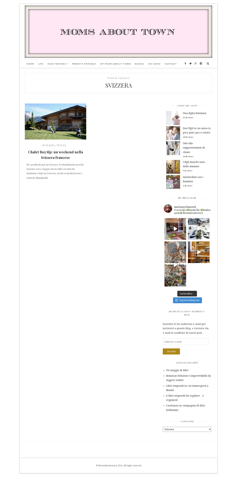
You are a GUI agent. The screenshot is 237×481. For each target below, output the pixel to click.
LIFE (41, 63)
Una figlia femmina (194, 113)
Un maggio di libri (177, 370)
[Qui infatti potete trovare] (175, 252)
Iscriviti (171, 351)
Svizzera (49, 145)
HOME (30, 63)
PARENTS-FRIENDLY (84, 63)
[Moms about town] (118, 31)
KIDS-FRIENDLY (57, 63)
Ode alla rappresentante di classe (194, 147)
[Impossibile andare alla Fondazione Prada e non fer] (175, 229)
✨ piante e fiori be (174, 265)
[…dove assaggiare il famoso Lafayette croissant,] (199, 252)
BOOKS (139, 63)
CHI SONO (154, 63)
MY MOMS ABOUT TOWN (115, 63)
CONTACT (171, 63)
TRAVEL (61, 145)
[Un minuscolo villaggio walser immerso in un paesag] (199, 229)
